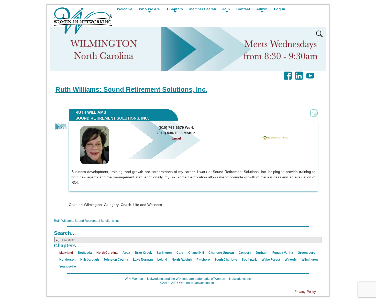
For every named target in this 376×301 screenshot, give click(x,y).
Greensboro (306, 252)
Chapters (175, 9)
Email (176, 138)
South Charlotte (225, 259)
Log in (279, 9)
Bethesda (85, 252)
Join (226, 9)
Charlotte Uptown (221, 252)
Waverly (291, 259)
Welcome (125, 9)
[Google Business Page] (314, 113)
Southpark (249, 259)
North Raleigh (182, 259)
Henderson (67, 259)
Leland (162, 259)
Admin (262, 9)
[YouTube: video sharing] (311, 73)
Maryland (66, 252)
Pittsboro (203, 259)
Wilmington (310, 259)
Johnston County (115, 259)
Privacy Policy (305, 292)
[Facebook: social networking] (288, 73)
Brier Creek (143, 252)
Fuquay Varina (282, 252)
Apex (126, 252)
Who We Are (149, 9)
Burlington (164, 252)
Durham (262, 252)
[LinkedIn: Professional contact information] (299, 73)
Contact (243, 9)
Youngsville (67, 266)
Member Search (202, 9)
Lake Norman (143, 259)
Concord (245, 252)
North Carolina (107, 252)
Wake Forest (271, 259)
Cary (180, 252)
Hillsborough (89, 259)
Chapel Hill (196, 252)
